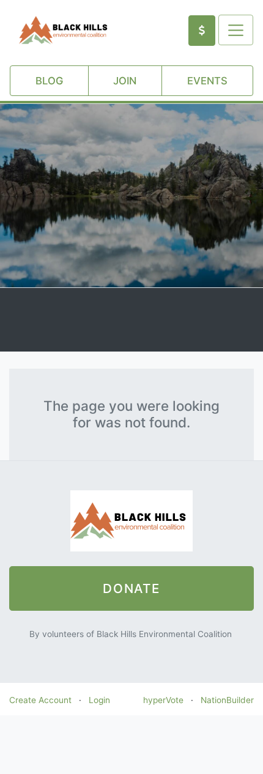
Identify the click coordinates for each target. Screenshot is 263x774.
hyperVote (163, 700)
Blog (49, 81)
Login (99, 700)
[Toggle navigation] (235, 30)
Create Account (40, 700)
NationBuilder (227, 700)
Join (124, 81)
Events (207, 81)
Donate (131, 588)
